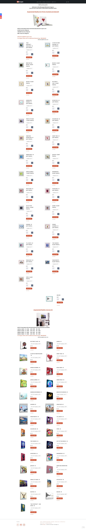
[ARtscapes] (21, 1)
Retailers (52, 521)
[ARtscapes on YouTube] (21, 525)
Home (41, 521)
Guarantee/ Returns (48, 523)
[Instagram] (1, 16)
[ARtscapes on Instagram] (24, 525)
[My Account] (66, 2)
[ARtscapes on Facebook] (18, 525)
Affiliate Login (57, 521)
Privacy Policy (42, 523)
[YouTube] (1, 18)
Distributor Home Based (47, 521)
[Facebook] (1, 14)
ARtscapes (43, 524)
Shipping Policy (62, 521)
